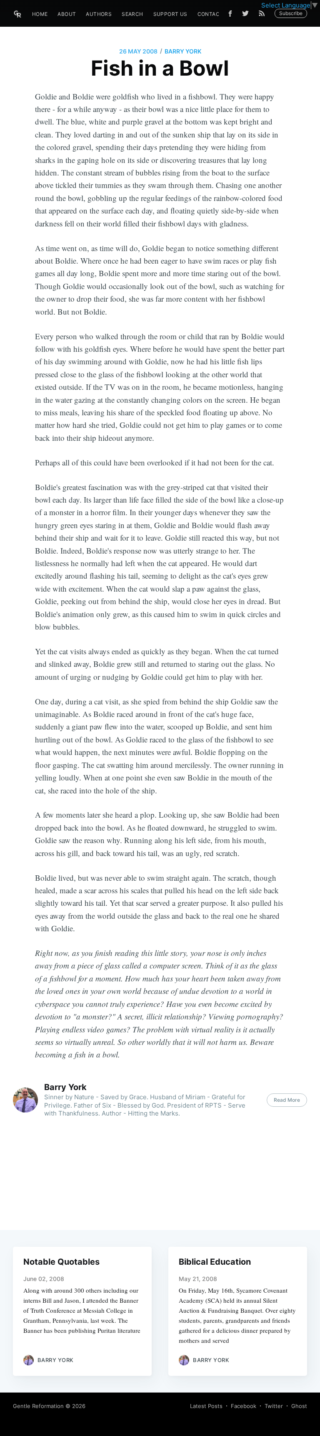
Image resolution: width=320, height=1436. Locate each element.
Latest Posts (206, 1406)
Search (132, 14)
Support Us (170, 14)
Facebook (243, 1406)
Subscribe (290, 13)
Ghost (299, 1406)
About (67, 14)
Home (40, 14)
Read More (287, 1100)
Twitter (274, 1406)
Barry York (183, 51)
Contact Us (215, 14)
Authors (99, 14)
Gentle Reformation (38, 1406)
